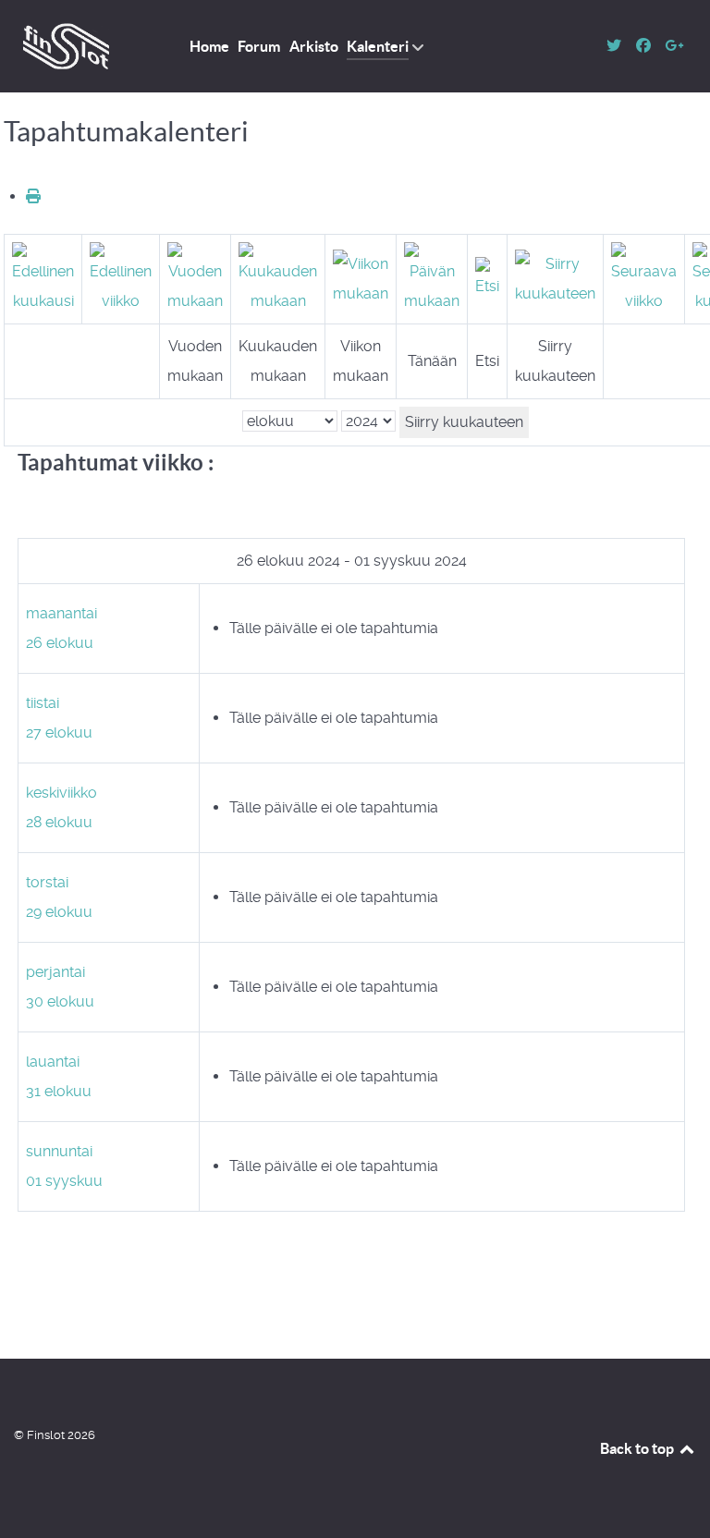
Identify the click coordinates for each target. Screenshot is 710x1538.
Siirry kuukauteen (464, 422)
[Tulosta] (33, 196)
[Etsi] (487, 278)
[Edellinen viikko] (121, 278)
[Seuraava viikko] (644, 278)
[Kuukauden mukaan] (278, 278)
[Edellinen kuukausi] (43, 278)
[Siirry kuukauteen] (555, 278)
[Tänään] (431, 278)
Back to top (638, 1448)
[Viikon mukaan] (360, 278)
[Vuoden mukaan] (195, 278)
